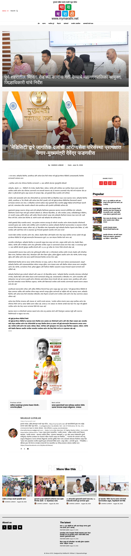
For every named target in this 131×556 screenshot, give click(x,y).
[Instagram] (9, 527)
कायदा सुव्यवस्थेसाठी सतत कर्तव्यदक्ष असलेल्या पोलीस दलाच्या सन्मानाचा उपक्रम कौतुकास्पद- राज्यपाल (68, 406)
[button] (15, 11)
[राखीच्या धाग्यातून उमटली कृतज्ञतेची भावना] (65, 59)
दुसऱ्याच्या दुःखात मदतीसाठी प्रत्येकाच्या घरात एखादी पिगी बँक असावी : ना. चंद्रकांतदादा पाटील (48, 500)
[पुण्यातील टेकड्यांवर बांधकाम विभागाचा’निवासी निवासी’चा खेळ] (97, 228)
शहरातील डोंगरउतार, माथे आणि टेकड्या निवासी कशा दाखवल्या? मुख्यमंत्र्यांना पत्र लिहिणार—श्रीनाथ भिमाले (112, 236)
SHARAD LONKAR (57, 165)
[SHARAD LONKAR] (13, 433)
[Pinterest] (110, 183)
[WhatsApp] (114, 183)
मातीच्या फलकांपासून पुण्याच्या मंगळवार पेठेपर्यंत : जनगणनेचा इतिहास (25, 406)
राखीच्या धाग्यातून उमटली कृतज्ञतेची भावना (38, 82)
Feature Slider (64, 530)
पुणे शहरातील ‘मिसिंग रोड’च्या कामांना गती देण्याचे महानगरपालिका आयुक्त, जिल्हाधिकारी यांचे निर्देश (112, 500)
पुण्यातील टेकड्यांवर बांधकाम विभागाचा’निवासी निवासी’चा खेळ (110, 228)
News (65, 141)
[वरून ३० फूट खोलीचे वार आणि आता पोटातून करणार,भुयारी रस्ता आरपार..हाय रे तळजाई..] (97, 202)
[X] (24, 448)
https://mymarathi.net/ (27, 421)
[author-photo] (3, 502)
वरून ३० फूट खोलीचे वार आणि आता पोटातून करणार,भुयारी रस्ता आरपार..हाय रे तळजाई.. (112, 202)
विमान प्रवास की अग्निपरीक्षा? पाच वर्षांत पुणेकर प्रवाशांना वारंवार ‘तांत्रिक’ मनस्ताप (112, 220)
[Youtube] (28, 448)
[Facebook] (21, 448)
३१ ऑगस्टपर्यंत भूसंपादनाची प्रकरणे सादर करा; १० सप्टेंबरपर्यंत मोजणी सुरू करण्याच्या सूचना (80, 500)
